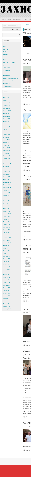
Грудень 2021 (6, 132)
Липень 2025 (6, 105)
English (5, 52)
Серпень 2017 (6, 245)
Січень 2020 (6, 179)
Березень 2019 (6, 203)
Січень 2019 (6, 208)
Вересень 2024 (7, 111)
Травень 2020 (6, 171)
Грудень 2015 (6, 293)
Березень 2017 (6, 259)
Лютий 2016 (6, 290)
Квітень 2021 (6, 148)
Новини (5, 73)
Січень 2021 (6, 153)
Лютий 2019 (6, 206)
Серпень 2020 (6, 166)
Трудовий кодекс (7, 86)
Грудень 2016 (6, 264)
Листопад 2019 (7, 182)
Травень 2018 (6, 224)
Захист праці (6, 70)
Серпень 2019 (6, 190)
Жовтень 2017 (6, 240)
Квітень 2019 (6, 200)
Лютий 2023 (6, 129)
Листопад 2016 (7, 266)
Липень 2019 (6, 192)
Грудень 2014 (6, 306)
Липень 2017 (6, 248)
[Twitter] (29, 195)
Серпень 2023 (6, 124)
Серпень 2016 (6, 274)
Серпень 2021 (6, 137)
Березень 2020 (6, 177)
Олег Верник (6, 75)
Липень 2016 (6, 277)
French (5, 57)
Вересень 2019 (7, 187)
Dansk (5, 46)
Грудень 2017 (6, 235)
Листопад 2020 (7, 158)
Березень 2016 (6, 288)
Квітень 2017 (6, 256)
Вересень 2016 (7, 272)
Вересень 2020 (7, 163)
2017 (27, 24)
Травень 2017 (6, 253)
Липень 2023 (6, 126)
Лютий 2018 (6, 232)
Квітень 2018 (6, 227)
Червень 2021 (6, 142)
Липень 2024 (6, 116)
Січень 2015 (6, 303)
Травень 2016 (6, 282)
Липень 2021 (6, 140)
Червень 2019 (6, 195)
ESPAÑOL (5, 54)
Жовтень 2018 (6, 216)
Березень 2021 (6, 150)
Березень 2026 (6, 95)
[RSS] (29, 198)
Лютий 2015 (6, 301)
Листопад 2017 (7, 237)
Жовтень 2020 (6, 161)
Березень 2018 (6, 229)
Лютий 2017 (6, 261)
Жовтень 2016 (6, 269)
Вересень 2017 (7, 243)
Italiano (5, 59)
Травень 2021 (6, 145)
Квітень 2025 (6, 108)
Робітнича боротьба (8, 81)
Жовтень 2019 (6, 185)
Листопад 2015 (7, 296)
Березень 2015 (6, 298)
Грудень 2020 (6, 155)
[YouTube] (29, 192)
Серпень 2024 (6, 113)
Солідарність (6, 83)
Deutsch (5, 49)
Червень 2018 (6, 222)
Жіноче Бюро (6, 67)
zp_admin (27, 53)
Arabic (5, 44)
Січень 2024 (6, 121)
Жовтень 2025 (6, 103)
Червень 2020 (6, 169)
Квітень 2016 (6, 285)
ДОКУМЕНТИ (7, 65)
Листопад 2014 (7, 309)
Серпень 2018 (6, 219)
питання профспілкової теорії (10, 78)
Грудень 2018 (6, 211)
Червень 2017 (6, 251)
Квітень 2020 (6, 174)
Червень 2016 (6, 280)
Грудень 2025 (6, 100)
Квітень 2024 (6, 119)
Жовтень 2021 (6, 134)
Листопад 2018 (7, 214)
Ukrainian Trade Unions (9, 62)
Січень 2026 (6, 97)
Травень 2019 (6, 198)
